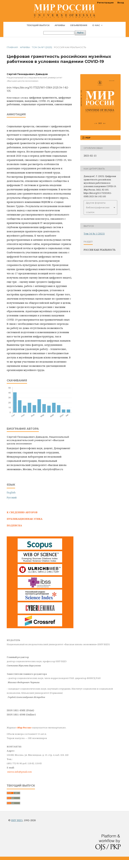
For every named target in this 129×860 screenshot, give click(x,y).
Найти (80, 32)
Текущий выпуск (38, 25)
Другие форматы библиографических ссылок (98, 207)
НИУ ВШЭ (17, 820)
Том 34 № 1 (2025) (42, 47)
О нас (96, 25)
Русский (12, 497)
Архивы (60, 25)
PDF (88, 137)
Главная (12, 47)
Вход (120, 2)
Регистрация (105, 2)
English (11, 492)
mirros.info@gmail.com (19, 771)
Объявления (78, 25)
